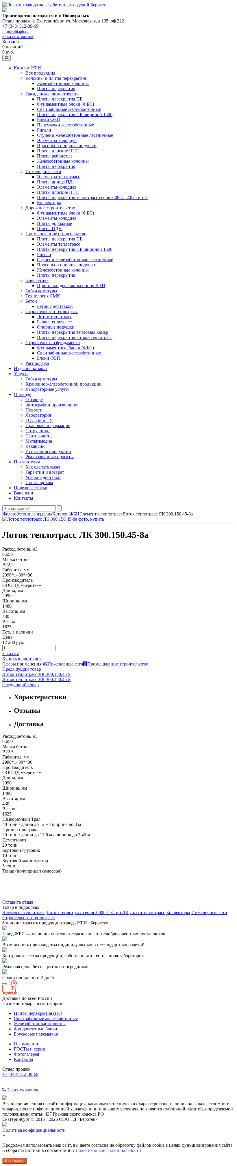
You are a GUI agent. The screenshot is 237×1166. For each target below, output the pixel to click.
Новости (33, 409)
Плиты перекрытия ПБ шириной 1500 (74, 114)
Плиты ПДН (49, 228)
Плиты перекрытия (56, 88)
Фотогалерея (26, 1054)
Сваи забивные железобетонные (69, 109)
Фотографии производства (51, 404)
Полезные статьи (30, 487)
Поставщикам (39, 482)
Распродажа (37, 363)
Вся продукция (40, 73)
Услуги (21, 373)
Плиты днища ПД (55, 181)
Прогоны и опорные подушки (67, 145)
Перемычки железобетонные (65, 124)
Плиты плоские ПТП (58, 150)
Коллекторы (49, 202)
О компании (26, 1043)
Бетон (31, 301)
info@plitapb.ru (15, 31)
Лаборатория (38, 415)
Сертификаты (39, 435)
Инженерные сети (43, 171)
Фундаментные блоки (35, 1028)
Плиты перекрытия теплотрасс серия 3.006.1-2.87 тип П (92, 197)
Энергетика (37, 280)
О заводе (22, 394)
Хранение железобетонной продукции (63, 384)
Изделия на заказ (30, 368)
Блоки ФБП (48, 119)
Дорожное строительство (50, 207)
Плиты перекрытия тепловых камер (72, 332)
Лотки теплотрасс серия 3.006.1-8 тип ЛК (88, 912)
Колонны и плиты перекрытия (55, 78)
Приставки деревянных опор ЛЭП (71, 285)
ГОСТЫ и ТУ (39, 420)
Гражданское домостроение (52, 93)
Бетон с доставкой (55, 306)
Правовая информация (47, 425)
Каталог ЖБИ (27, 67)
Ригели (44, 130)
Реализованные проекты (49, 456)
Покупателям (27, 461)
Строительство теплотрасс (51, 311)
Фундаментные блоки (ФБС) (65, 104)
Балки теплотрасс (54, 321)
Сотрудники (37, 430)
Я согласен (14, 1161)
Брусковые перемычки (36, 1034)
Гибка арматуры (41, 290)
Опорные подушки (56, 327)
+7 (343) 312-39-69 (20, 26)
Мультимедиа (38, 441)
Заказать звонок (18, 36)
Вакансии (35, 446)
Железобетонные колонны (63, 83)
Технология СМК (42, 295)
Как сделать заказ (42, 466)
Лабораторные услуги (47, 389)
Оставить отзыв (18, 902)
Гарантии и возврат (44, 472)
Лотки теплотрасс (54, 316)
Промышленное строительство (55, 233)
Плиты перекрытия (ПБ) (38, 1013)
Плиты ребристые (55, 155)
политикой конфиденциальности (108, 1150)
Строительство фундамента (52, 342)
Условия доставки (43, 477)
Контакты (23, 498)
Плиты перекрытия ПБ (59, 98)
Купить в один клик (22, 658)
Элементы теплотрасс (58, 176)
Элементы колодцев (57, 140)
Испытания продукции (48, 451)
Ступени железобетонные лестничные (75, 135)
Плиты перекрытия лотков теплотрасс (74, 337)
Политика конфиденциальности (34, 1130)
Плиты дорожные (54, 223)
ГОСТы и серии (29, 1048)
